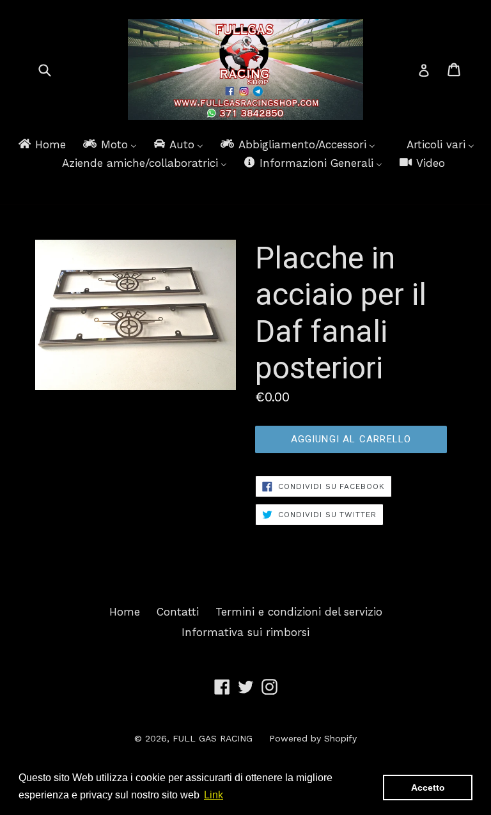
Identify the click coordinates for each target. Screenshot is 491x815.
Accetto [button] (428, 787)
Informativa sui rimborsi (245, 632)
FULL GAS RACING (213, 738)
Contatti (178, 611)
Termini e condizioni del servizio (298, 611)
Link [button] (213, 794)
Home (124, 611)
